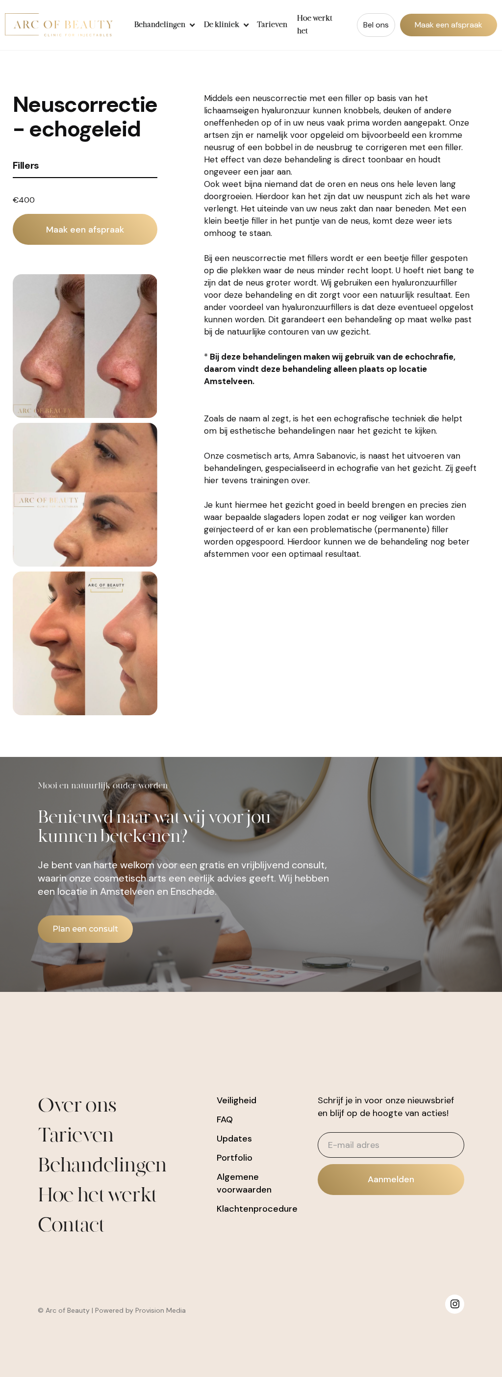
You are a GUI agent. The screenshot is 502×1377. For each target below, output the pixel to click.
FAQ (225, 1119)
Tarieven (272, 25)
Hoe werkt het (314, 24)
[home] (59, 25)
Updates (234, 1138)
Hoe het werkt (97, 1195)
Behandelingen (102, 1165)
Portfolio (234, 1158)
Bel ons (376, 25)
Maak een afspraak (448, 25)
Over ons (77, 1105)
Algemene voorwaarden (244, 1183)
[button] (163, 25)
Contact (71, 1225)
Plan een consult (85, 929)
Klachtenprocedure (257, 1209)
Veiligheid (236, 1100)
